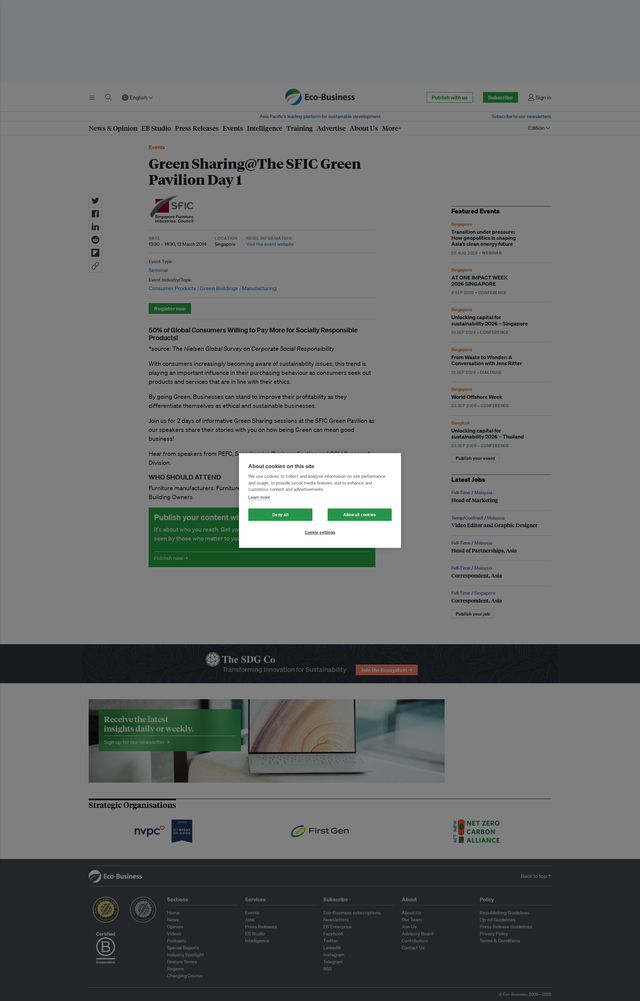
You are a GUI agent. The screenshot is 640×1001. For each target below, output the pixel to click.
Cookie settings (320, 532)
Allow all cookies (359, 515)
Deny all (280, 515)
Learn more (259, 497)
